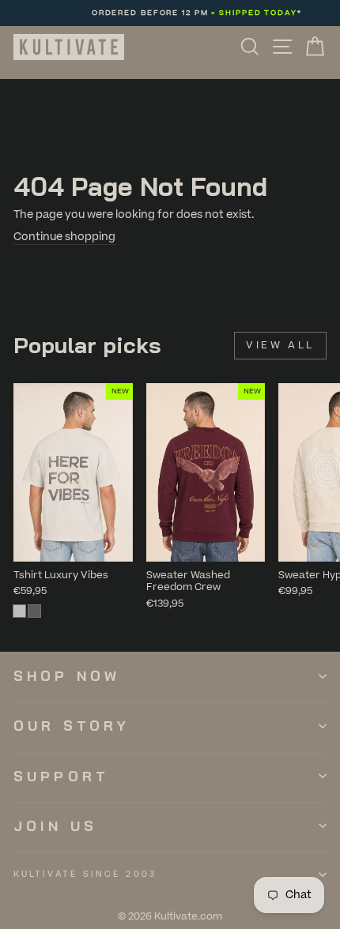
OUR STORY (71, 725)
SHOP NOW (66, 676)
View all (280, 345)
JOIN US (55, 826)
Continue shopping (64, 237)
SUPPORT (61, 776)
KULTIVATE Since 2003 (85, 874)
